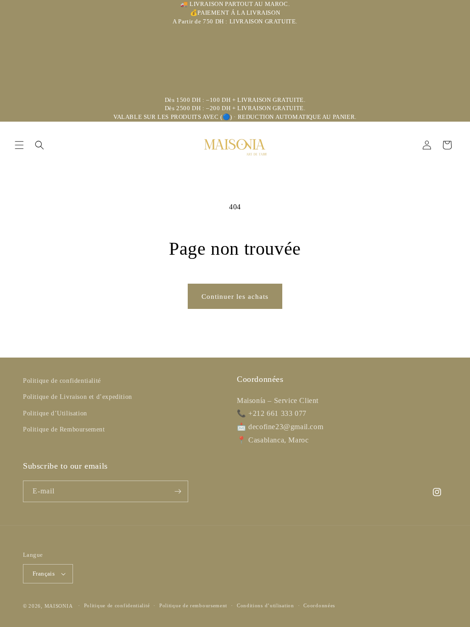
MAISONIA (59, 606)
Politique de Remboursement (64, 429)
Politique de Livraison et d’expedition (77, 396)
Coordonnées (319, 605)
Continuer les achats (235, 296)
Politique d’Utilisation (55, 413)
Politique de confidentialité (62, 380)
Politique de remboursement (193, 605)
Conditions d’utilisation (265, 605)
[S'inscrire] (178, 491)
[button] (19, 145)
